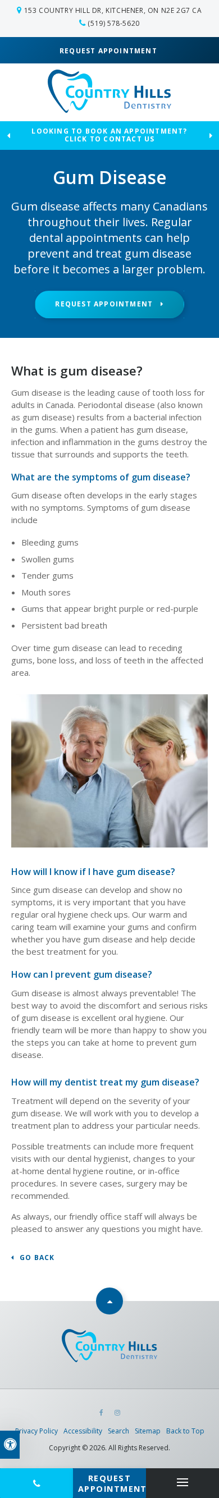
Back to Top (185, 1431)
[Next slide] (210, 135)
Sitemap (148, 1431)
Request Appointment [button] (109, 51)
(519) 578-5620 (113, 23)
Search (118, 1431)
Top (109, 1301)
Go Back (37, 1258)
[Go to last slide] (8, 135)
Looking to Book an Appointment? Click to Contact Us (109, 135)
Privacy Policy (36, 1431)
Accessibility (82, 1431)
